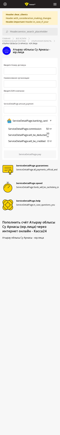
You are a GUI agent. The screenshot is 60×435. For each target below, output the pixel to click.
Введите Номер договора (15, 65)
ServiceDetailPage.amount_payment (18, 104)
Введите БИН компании (14, 91)
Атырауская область (41, 41)
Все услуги (21, 38)
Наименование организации (16, 78)
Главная (6, 38)
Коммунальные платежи (14, 41)
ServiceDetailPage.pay (30, 154)
